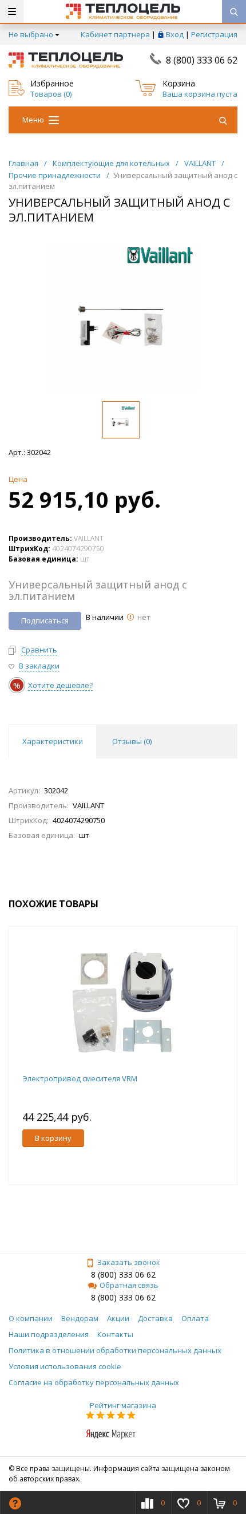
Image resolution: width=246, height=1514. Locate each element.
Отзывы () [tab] (132, 741)
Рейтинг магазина (123, 1405)
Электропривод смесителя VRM (79, 1078)
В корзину (53, 1138)
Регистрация (214, 34)
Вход (175, 34)
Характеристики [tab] (52, 741)
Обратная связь (129, 1285)
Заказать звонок (128, 1262)
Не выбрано (31, 34)
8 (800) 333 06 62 (201, 60)
